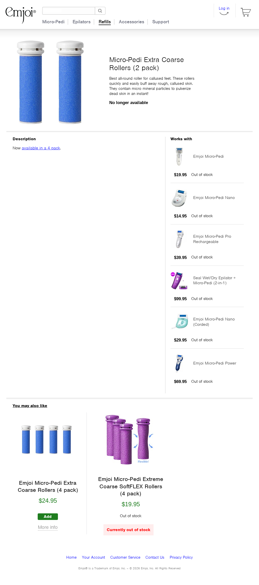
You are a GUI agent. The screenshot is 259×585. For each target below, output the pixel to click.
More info (48, 527)
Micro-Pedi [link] (53, 22)
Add (48, 516)
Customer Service (125, 557)
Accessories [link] (131, 22)
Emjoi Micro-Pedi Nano (214, 197)
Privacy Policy (181, 557)
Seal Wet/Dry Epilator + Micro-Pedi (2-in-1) (214, 280)
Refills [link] (105, 22)
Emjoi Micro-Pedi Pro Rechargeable (212, 239)
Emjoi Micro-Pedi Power (214, 363)
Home (71, 557)
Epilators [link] (82, 22)
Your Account (93, 557)
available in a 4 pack (41, 148)
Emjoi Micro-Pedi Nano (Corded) (214, 321)
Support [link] (160, 22)
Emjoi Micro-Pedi (208, 156)
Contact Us (154, 557)
